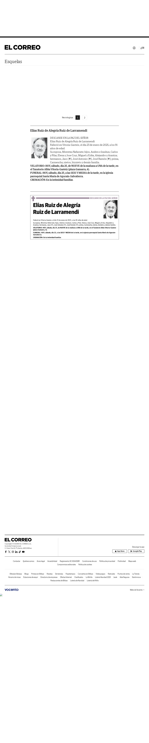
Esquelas (13, 61)
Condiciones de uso (89, 561)
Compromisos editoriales (66, 564)
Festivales (111, 574)
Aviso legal (41, 561)
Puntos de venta (124, 574)
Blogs (26, 574)
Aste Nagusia (124, 577)
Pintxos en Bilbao (37, 574)
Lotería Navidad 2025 (103, 577)
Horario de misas (14, 577)
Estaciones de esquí (30, 577)
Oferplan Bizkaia (16, 574)
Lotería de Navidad (77, 580)
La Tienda (135, 574)
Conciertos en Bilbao (85, 574)
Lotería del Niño (93, 580)
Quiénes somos (28, 561)
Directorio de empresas (48, 577)
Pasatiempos (70, 574)
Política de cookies (85, 564)
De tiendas (59, 574)
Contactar (16, 561)
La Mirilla (89, 577)
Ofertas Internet (66, 577)
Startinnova (136, 577)
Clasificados (78, 577)
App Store (120, 551)
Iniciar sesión (134, 48)
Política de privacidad (107, 561)
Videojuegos (100, 574)
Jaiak (115, 577)
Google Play (137, 551)
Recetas (50, 574)
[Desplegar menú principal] (142, 48)
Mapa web (132, 561)
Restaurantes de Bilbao (59, 580)
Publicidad (122, 561)
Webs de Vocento (136, 590)
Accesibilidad (52, 561)
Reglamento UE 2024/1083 (70, 561)
